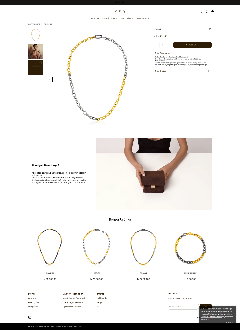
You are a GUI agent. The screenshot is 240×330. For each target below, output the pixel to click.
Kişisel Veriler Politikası (72, 306)
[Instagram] (29, 317)
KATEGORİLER (126, 18)
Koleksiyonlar (33, 302)
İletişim (100, 302)
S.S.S (99, 306)
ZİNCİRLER (48, 24)
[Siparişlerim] (206, 12)
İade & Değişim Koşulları (73, 302)
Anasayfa (32, 298)
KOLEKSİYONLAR (108, 18)
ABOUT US (95, 18)
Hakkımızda (102, 298)
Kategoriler (33, 306)
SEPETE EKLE (192, 44)
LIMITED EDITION (143, 18)
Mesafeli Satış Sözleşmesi (74, 298)
